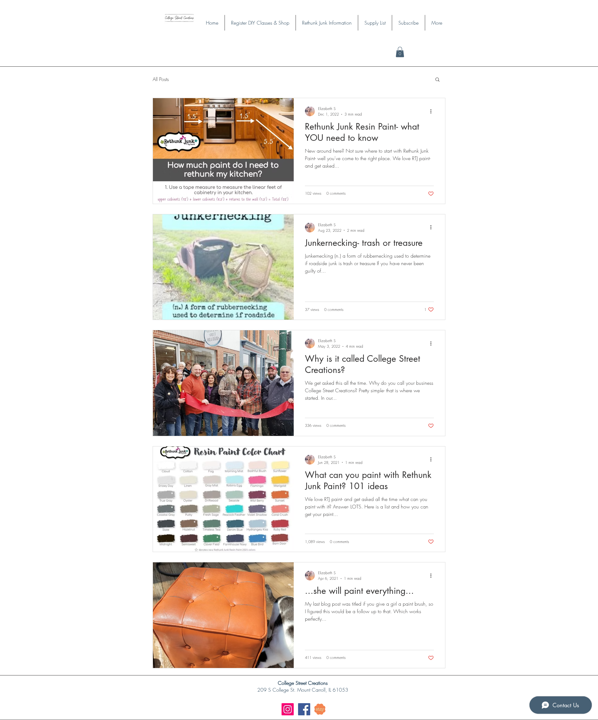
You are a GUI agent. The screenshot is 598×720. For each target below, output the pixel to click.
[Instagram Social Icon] (288, 709)
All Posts (161, 79)
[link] (400, 52)
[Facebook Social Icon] (304, 709)
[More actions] (433, 111)
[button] (437, 80)
